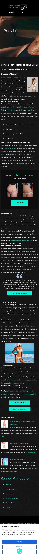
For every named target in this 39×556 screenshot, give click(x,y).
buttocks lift (12, 110)
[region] (19, 540)
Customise (19, 547)
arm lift (30, 110)
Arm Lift (8, 485)
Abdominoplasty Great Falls (19, 444)
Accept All (19, 541)
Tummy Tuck (10, 503)
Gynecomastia (10, 489)
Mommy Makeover (12, 498)
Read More (32, 453)
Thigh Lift (9, 507)
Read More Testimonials (19, 293)
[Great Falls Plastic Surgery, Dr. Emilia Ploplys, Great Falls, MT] (17, 7)
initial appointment (10, 216)
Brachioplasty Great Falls (18, 459)
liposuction (4, 113)
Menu (12, 12)
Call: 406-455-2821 (19, 403)
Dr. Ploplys (23, 216)
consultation (13, 231)
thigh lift (21, 110)
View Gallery (19, 202)
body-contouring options (28, 394)
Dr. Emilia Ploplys (10, 148)
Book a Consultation (19, 409)
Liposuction (10, 494)
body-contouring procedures (20, 240)
